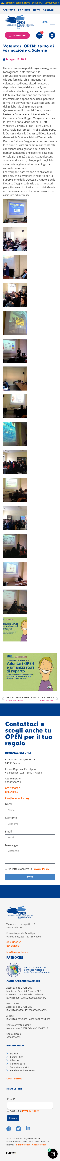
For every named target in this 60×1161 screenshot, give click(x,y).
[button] (53, 1154)
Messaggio (11, 845)
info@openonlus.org (17, 798)
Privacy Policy (41, 869)
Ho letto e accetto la (28, 869)
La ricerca (24, 9)
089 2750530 (12, 788)
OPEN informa (14, 1079)
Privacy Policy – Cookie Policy (31, 1145)
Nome (8, 804)
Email (8, 831)
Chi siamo (9, 9)
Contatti (48, 9)
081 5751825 (11, 792)
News (36, 9)
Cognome (11, 818)
